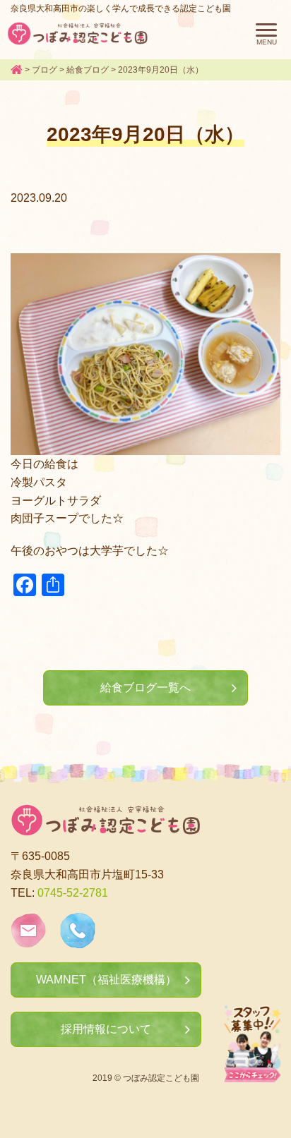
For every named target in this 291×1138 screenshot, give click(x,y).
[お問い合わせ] (28, 939)
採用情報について (106, 1029)
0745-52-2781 (72, 893)
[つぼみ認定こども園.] (17, 69)
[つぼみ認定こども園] (77, 33)
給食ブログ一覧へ (145, 688)
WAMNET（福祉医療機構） (106, 980)
